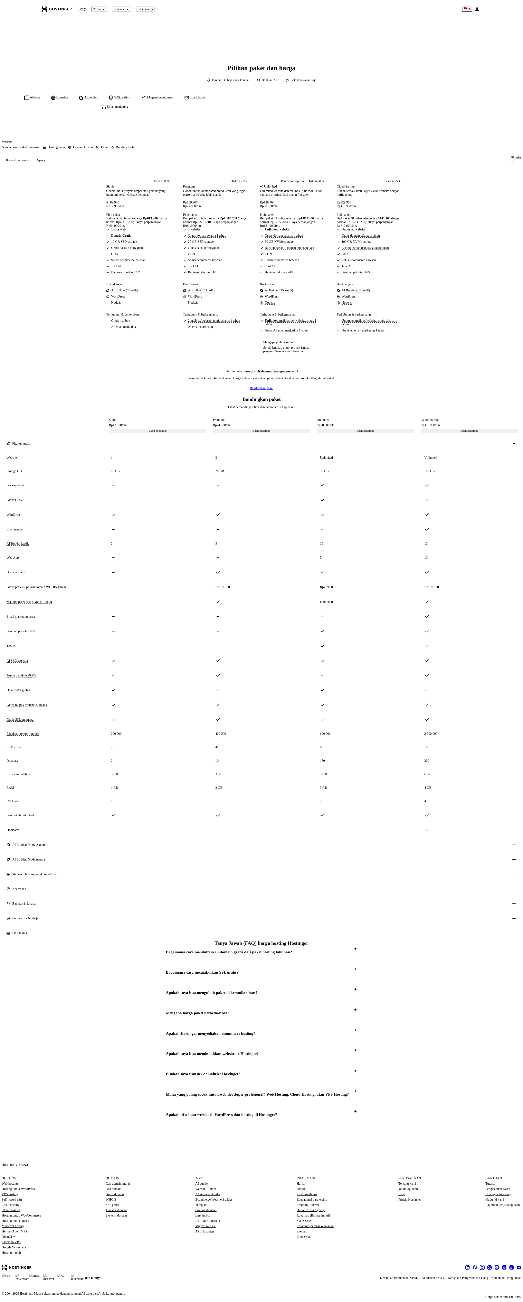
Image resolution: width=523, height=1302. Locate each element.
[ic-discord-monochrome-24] (518, 1267)
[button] (261, 952)
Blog (401, 1194)
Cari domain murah (118, 1183)
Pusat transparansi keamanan (315, 1226)
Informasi (143, 9)
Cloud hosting (11, 1210)
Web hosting (10, 1183)
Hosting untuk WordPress (18, 1189)
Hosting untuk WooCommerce (21, 1215)
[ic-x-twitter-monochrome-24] (489, 1267)
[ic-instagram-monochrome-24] (482, 1267)
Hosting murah (11, 1252)
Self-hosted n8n (12, 1199)
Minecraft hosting (13, 1226)
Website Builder (205, 1189)
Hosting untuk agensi (15, 1220)
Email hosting (10, 1205)
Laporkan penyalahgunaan (502, 1205)
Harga (82, 9)
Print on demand (206, 1210)
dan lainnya (93, 1278)
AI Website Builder (207, 1194)
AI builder (202, 1183)
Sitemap (302, 1231)
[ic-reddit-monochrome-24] (504, 1267)
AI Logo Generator (207, 1220)
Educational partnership (312, 1199)
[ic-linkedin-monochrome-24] (467, 1267)
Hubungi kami (494, 1199)
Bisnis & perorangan (18, 160)
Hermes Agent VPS (14, 1231)
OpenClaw (9, 1236)
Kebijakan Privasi (433, 1278)
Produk (97, 9)
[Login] (477, 9)
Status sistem (305, 1220)
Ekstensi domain (116, 1215)
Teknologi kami (408, 1189)
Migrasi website (205, 1226)
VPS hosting (10, 1194)
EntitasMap (304, 1236)
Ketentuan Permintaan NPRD (399, 1278)
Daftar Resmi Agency (311, 1210)
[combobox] (516, 160)
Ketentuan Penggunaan (274, 371)
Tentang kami (407, 1183)
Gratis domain (115, 1194)
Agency (41, 160)
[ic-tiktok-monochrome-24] (511, 1267)
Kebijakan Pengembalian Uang (468, 1278)
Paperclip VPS (11, 1242)
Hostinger (8, 1164)
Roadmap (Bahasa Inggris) (314, 1215)
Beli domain (113, 1189)
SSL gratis (112, 1205)
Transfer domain (116, 1210)
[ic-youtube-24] (496, 1267)
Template (201, 1205)
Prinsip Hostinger (409, 1199)
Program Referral (308, 1205)
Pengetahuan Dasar (497, 1189)
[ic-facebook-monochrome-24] (474, 1267)
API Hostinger (204, 1231)
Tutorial (490, 1183)
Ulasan (301, 1189)
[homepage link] (57, 9)
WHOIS (111, 1199)
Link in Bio (202, 1215)
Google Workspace (14, 1247)
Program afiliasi (307, 1194)
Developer (119, 9)
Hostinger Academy (498, 1194)
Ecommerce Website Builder (213, 1199)
